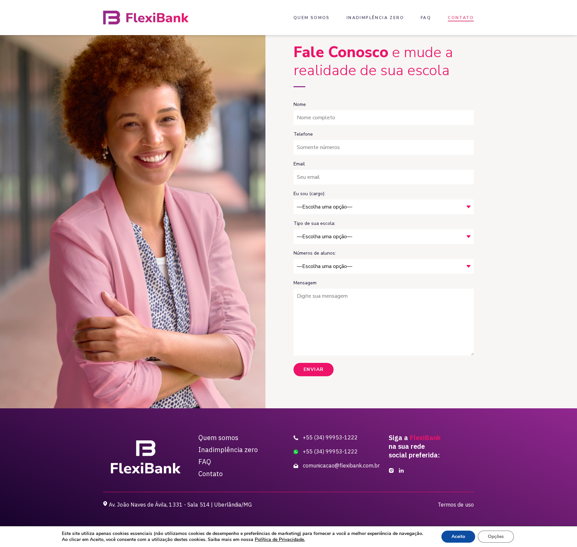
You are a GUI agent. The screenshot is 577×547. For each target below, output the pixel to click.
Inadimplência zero (375, 17)
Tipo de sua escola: (314, 223)
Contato (461, 17)
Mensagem (305, 283)
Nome (300, 104)
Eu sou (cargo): (309, 193)
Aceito (458, 536)
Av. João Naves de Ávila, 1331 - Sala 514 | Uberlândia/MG (180, 504)
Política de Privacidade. (280, 539)
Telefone (303, 134)
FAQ (426, 17)
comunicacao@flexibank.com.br (340, 465)
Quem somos (312, 17)
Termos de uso (456, 504)
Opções (496, 536)
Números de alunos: (315, 253)
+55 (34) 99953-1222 (330, 437)
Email (299, 164)
